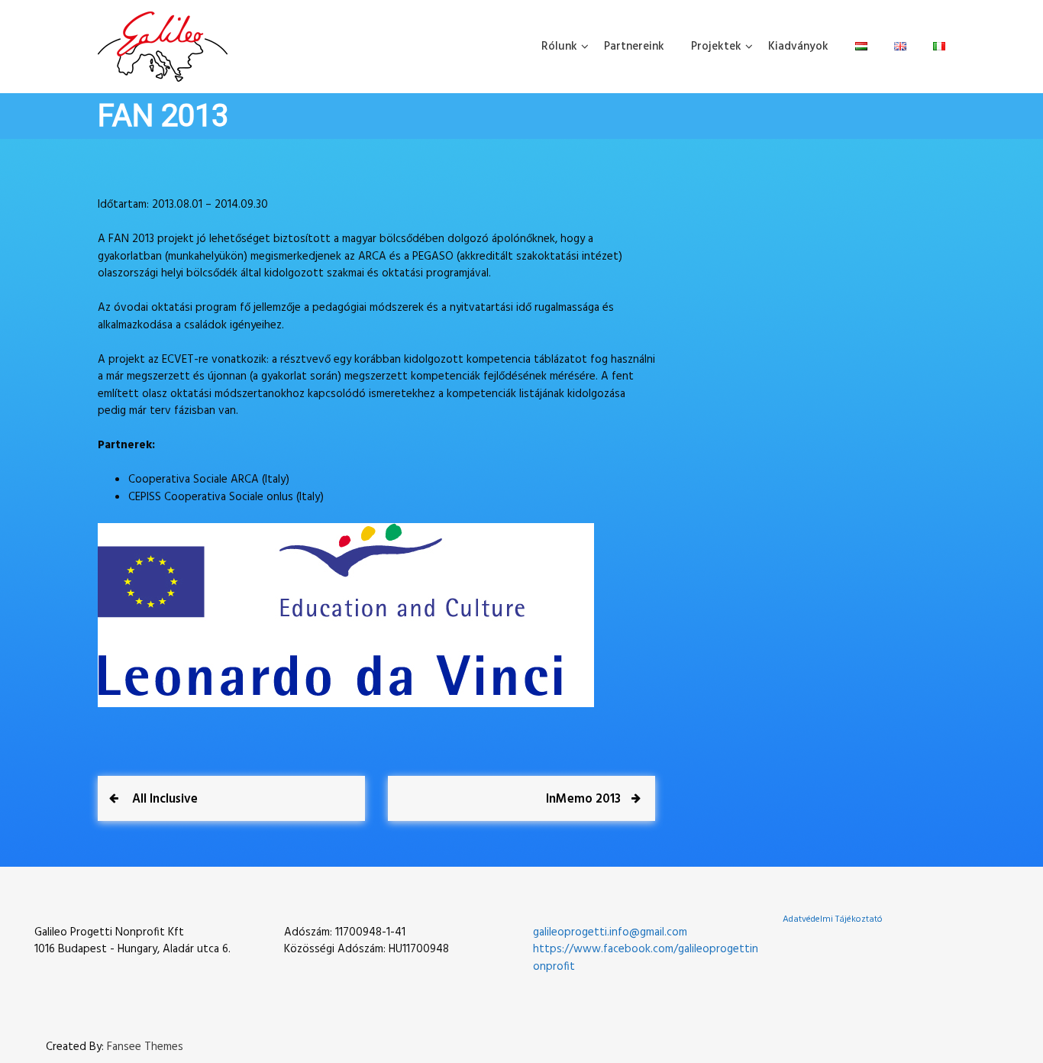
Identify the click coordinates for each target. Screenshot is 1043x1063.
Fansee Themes (145, 1047)
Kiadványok (798, 46)
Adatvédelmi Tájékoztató (833, 919)
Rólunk (559, 46)
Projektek (716, 46)
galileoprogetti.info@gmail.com (610, 932)
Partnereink (634, 46)
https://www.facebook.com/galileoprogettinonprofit (645, 958)
